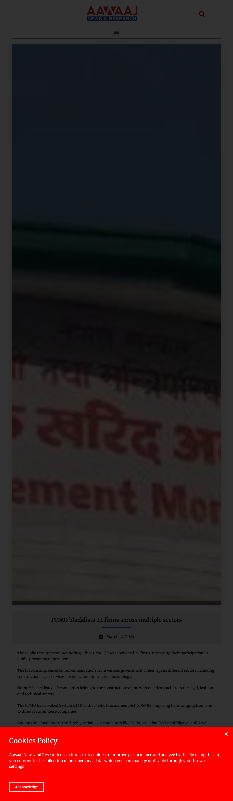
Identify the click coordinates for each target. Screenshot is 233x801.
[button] (226, 734)
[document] (116, 400)
